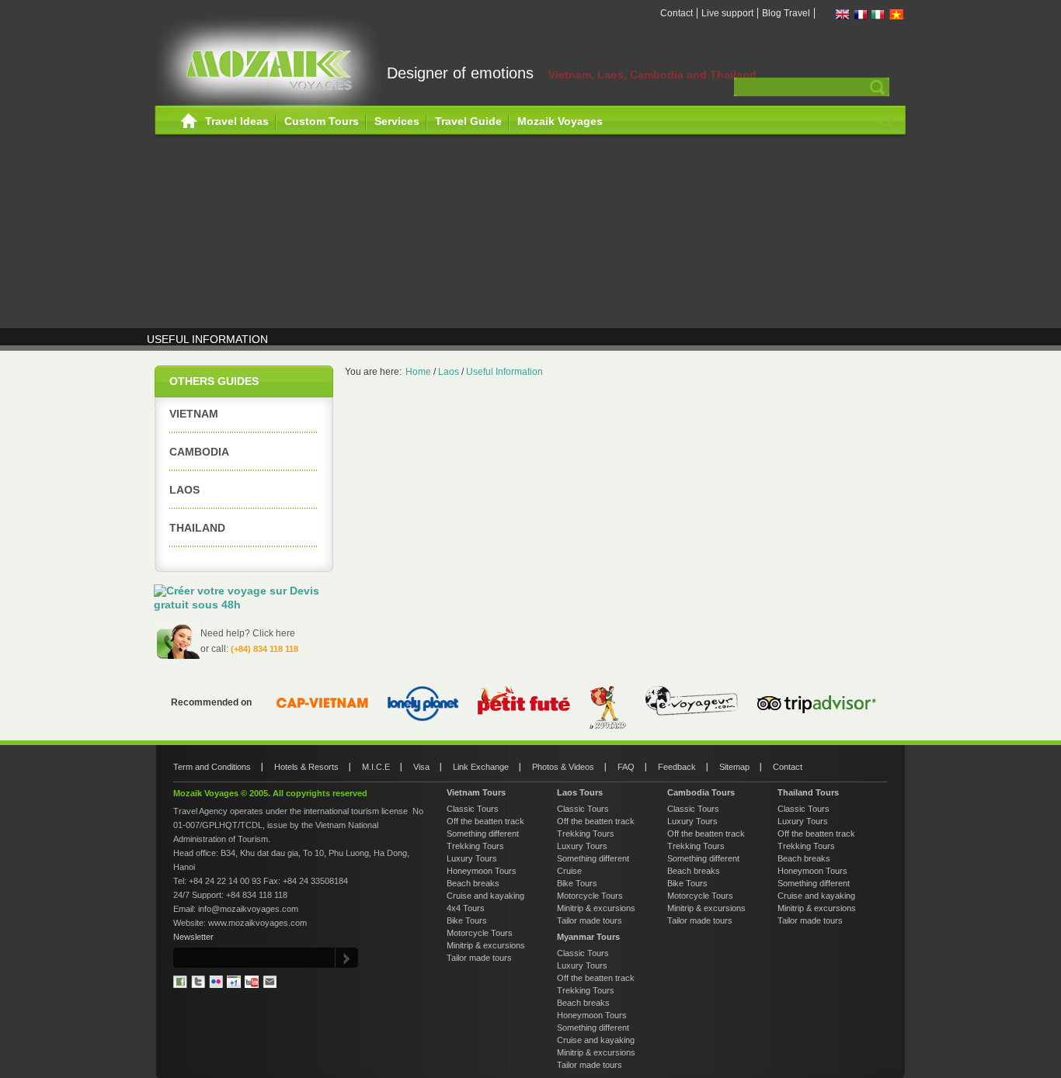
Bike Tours (467, 920)
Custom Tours (321, 121)
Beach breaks (473, 883)
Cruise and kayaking (485, 895)
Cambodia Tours (701, 792)
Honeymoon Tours (482, 870)
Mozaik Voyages (560, 121)
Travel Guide (468, 121)
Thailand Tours (808, 792)
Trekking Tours (475, 846)
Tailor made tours (479, 957)
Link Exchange (481, 766)
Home (189, 121)
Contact (676, 13)
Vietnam (193, 413)
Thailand (197, 528)
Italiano (878, 14)
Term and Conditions (212, 766)
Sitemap (734, 766)
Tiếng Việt (896, 14)
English (843, 14)
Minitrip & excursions (486, 945)
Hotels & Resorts (306, 766)
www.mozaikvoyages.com (257, 922)
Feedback (677, 766)
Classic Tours (473, 808)
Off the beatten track (485, 821)
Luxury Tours (472, 858)
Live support (727, 13)
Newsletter (193, 936)
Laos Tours (580, 792)
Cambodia (199, 451)
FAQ (626, 766)
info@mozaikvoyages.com (248, 908)
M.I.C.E (376, 766)
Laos (184, 490)
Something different (483, 833)
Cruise (569, 870)
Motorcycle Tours (480, 933)
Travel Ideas (237, 121)
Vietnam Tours (476, 792)
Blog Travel (786, 13)
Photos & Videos (563, 766)
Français (861, 14)
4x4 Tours (466, 908)
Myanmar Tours (588, 936)
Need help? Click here (247, 633)
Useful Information (504, 371)
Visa (421, 766)
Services (396, 121)
